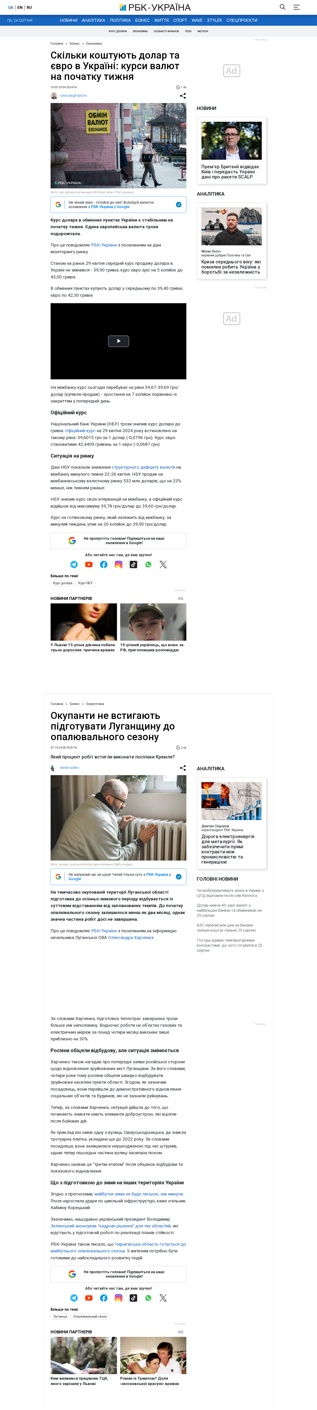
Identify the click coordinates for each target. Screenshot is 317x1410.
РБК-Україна (104, 245)
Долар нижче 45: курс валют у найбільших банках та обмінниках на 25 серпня (229, 910)
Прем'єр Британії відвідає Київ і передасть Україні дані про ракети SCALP (230, 171)
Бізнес (142, 20)
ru (29, 7)
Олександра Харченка (130, 937)
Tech (188, 31)
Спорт (180, 20)
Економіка (140, 31)
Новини (68, 20)
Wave (197, 20)
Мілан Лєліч (211, 251)
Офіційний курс (80, 430)
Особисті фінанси (166, 31)
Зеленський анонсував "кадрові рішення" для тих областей (111, 1226)
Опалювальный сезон (90, 1316)
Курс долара (118, 31)
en (20, 7)
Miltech (202, 31)
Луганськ (60, 1316)
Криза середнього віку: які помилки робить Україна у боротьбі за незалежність (231, 267)
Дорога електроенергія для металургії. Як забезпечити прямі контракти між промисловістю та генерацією (227, 849)
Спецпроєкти (241, 20)
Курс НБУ (85, 583)
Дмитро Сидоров (215, 826)
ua (10, 7)
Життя (161, 20)
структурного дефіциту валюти (143, 467)
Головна (57, 43)
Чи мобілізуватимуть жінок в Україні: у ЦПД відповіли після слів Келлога (230, 893)
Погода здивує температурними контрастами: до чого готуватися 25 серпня (229, 945)
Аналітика (93, 20)
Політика (120, 20)
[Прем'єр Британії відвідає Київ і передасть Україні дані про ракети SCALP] (231, 141)
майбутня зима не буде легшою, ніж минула (138, 1194)
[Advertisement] (118, 978)
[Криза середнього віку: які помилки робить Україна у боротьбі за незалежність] (231, 226)
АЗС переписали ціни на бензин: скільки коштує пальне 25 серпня (226, 928)
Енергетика (95, 704)
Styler (214, 20)
